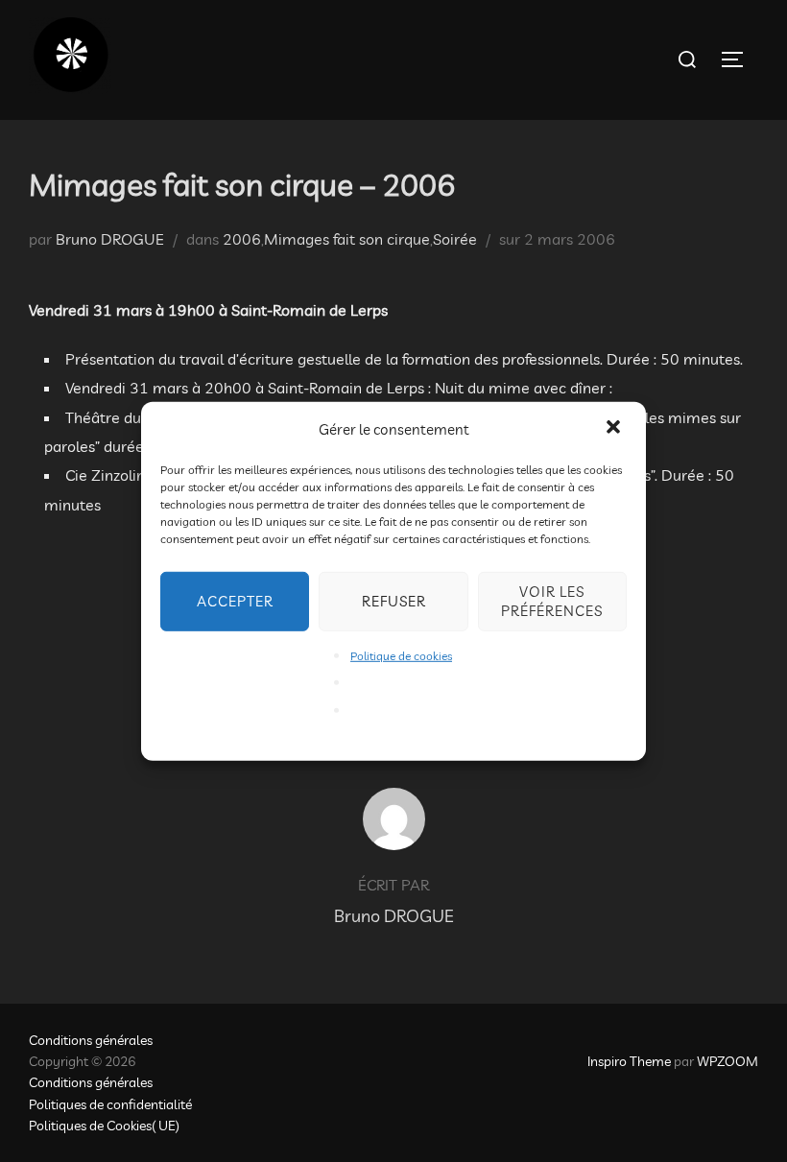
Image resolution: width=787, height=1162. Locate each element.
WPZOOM (727, 1061)
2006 (242, 239)
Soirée (455, 239)
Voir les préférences (552, 600)
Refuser (394, 600)
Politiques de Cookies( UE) (104, 1125)
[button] (615, 428)
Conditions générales (91, 1040)
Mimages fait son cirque (347, 239)
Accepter (235, 600)
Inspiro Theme (629, 1061)
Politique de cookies (401, 655)
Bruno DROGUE (110, 239)
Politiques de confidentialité (110, 1104)
